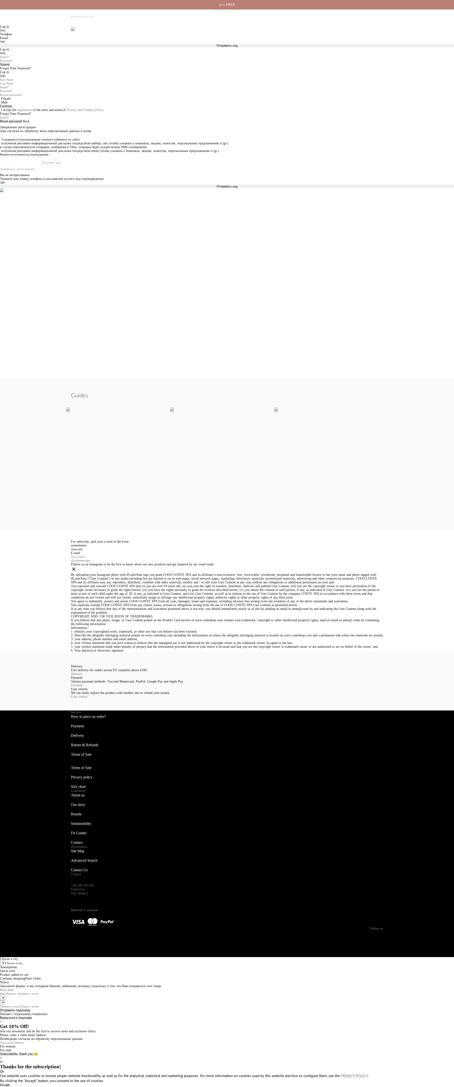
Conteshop (78, 791)
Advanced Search (84, 860)
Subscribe (7, 1054)
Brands (76, 814)
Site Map (77, 851)
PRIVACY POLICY (354, 1076)
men (83, 545)
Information (79, 846)
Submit (5, 64)
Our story (78, 805)
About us (280, 14)
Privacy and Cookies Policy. (85, 110)
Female (6, 98)
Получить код (51, 162)
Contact (77, 842)
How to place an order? (88, 716)
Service (76, 712)
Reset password (11, 121)
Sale (154, 30)
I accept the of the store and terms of (52, 110)
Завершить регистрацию (17, 169)
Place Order (33, 978)
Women (90, 30)
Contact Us (79, 870)
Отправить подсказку (15, 1010)
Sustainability (81, 823)
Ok (2, 1071)
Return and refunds (358, 14)
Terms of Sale (81, 754)
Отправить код (227, 186)
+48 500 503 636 (84, 15)
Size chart (78, 787)
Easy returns (79, 696)
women (76, 545)
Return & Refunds (84, 745)
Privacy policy (81, 777)
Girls (122, 30)
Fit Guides (79, 833)
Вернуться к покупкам (16, 1018)
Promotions (176, 30)
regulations (24, 110)
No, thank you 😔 (26, 1054)
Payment (335, 14)
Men (106, 30)
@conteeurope (80, 560)
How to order (299, 14)
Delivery (319, 14)
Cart (379, 30)
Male (4, 102)
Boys (138, 30)
